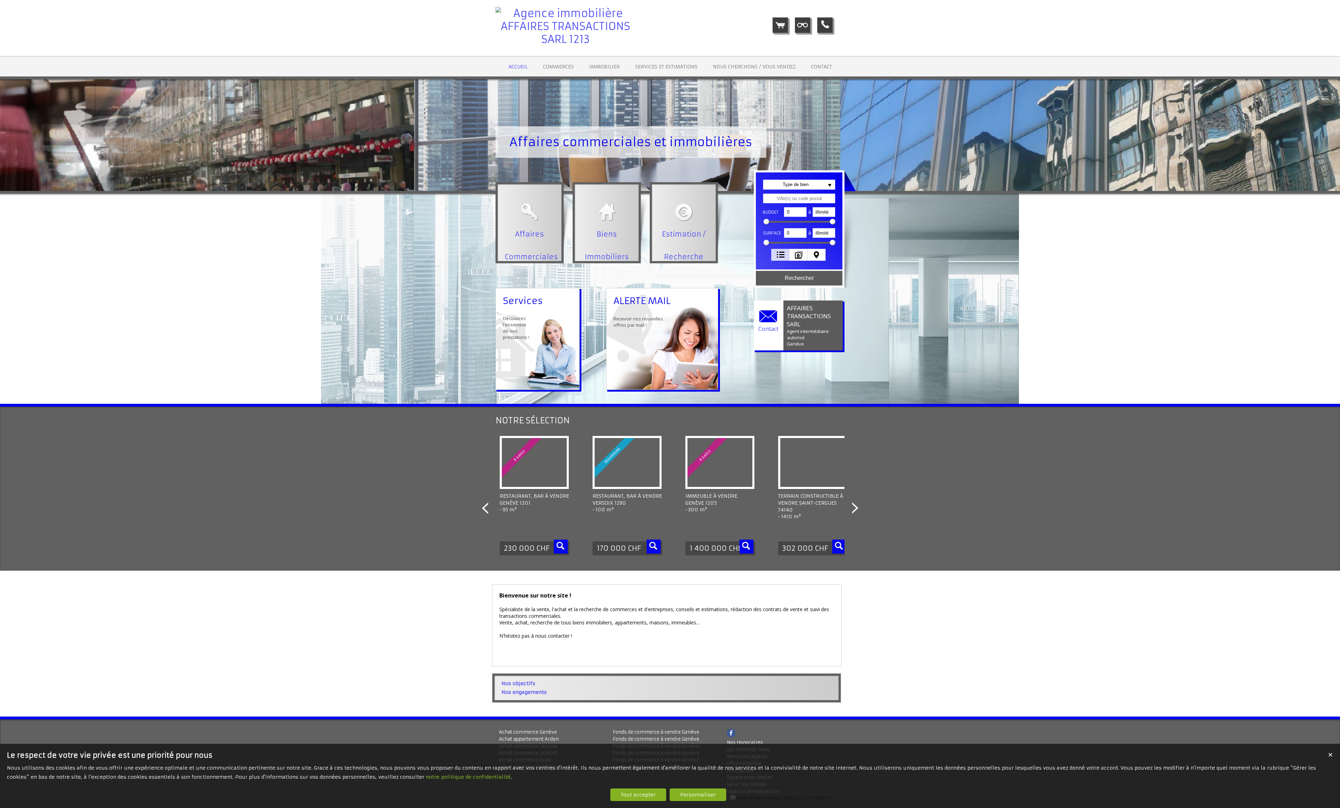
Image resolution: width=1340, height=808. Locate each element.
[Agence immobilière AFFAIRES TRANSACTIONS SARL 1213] (565, 39)
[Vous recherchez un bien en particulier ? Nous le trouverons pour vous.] (802, 25)
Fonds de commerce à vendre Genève (656, 732)
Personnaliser (698, 795)
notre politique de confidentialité (468, 777)
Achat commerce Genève (528, 732)
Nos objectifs (518, 683)
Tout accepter (638, 795)
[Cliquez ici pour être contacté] (825, 25)
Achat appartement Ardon (529, 739)
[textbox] (799, 198)
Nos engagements (524, 692)
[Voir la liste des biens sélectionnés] (780, 25)
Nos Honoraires (745, 743)
